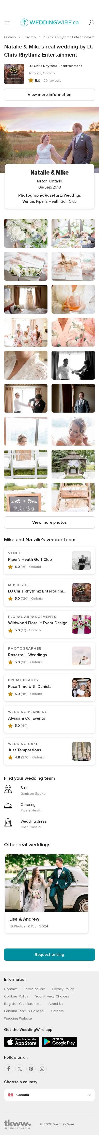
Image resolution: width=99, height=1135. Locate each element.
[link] (46, 893)
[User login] (92, 23)
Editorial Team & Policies (24, 1011)
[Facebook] (8, 1068)
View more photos (49, 522)
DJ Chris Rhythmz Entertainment (68, 37)
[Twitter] (19, 1068)
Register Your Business (22, 1004)
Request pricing (49, 954)
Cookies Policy (16, 996)
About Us (55, 1004)
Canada (22, 1095)
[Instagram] (42, 1068)
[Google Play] (59, 1046)
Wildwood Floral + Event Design (38, 622)
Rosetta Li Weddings (27, 654)
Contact (10, 989)
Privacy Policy (63, 989)
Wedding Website (18, 1018)
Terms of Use (34, 989)
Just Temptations (24, 750)
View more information (49, 94)
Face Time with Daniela (30, 686)
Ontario (10, 37)
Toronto (30, 37)
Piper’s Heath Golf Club (30, 559)
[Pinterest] (31, 1068)
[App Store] (22, 1046)
